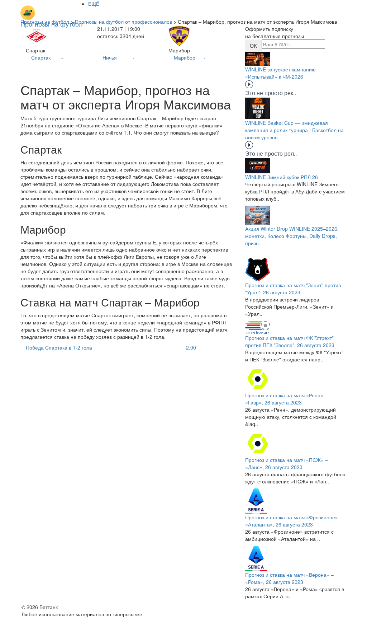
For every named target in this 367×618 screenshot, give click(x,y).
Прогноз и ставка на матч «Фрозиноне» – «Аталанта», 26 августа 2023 (293, 521)
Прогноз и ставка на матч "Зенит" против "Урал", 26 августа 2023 (293, 288)
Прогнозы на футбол (44, 21)
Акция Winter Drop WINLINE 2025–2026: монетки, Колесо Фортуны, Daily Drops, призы (292, 236)
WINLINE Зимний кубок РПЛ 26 (281, 177)
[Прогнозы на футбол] (51, 9)
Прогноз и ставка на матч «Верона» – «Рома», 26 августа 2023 (289, 578)
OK (253, 45)
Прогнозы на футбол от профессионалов (123, 21)
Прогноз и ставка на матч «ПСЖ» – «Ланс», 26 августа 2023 (286, 463)
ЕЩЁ (93, 3)
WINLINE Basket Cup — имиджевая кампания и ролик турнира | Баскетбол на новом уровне (294, 130)
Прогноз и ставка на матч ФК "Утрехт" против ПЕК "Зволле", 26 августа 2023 (289, 341)
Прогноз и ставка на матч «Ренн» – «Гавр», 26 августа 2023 (286, 399)
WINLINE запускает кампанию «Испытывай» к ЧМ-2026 (280, 73)
